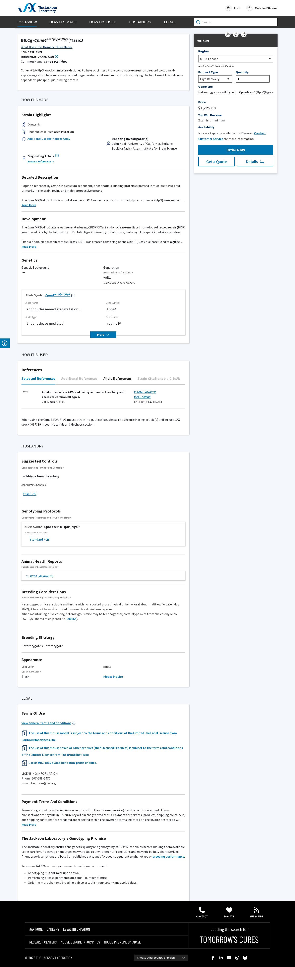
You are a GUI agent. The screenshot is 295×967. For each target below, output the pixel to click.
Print (237, 8)
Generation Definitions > (118, 272)
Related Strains (266, 8)
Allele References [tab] (117, 378)
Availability (206, 127)
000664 (71, 619)
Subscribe (256, 917)
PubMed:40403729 (145, 392)
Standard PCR (39, 539)
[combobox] (161, 958)
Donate (229, 917)
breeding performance (168, 856)
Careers (53, 929)
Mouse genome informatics (80, 941)
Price (202, 102)
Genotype (205, 87)
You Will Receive (210, 115)
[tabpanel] (103, 398)
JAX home (36, 929)
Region (203, 51)
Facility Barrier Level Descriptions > (40, 566)
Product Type (208, 72)
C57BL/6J (30, 494)
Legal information (76, 929)
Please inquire (113, 677)
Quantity (242, 72)
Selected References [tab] (38, 378)
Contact (202, 917)
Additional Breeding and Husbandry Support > (46, 597)
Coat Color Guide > (31, 671)
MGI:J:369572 (142, 397)
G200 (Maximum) (41, 576)
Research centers (43, 941)
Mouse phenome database (122, 941)
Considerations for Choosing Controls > (42, 467)
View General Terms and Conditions (46, 723)
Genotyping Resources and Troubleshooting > (46, 517)
